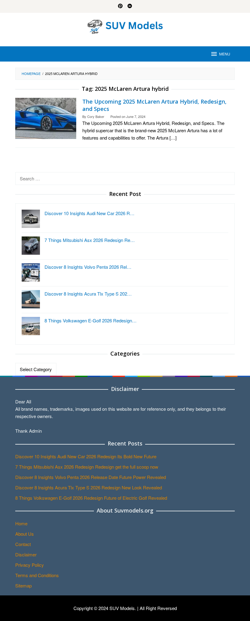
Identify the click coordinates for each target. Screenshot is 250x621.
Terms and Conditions (37, 575)
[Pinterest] (120, 6)
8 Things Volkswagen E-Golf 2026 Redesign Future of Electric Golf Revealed (91, 498)
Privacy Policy (29, 565)
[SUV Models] (125, 26)
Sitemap (23, 585)
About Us (24, 534)
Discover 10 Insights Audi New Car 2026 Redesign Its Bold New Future (85, 456)
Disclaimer (26, 554)
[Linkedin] (129, 6)
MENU (224, 54)
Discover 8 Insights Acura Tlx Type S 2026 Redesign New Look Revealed (88, 487)
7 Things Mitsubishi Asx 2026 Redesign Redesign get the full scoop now (86, 466)
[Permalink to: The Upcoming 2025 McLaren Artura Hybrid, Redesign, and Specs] (45, 118)
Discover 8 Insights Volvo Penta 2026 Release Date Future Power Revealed (90, 477)
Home (21, 523)
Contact (23, 544)
